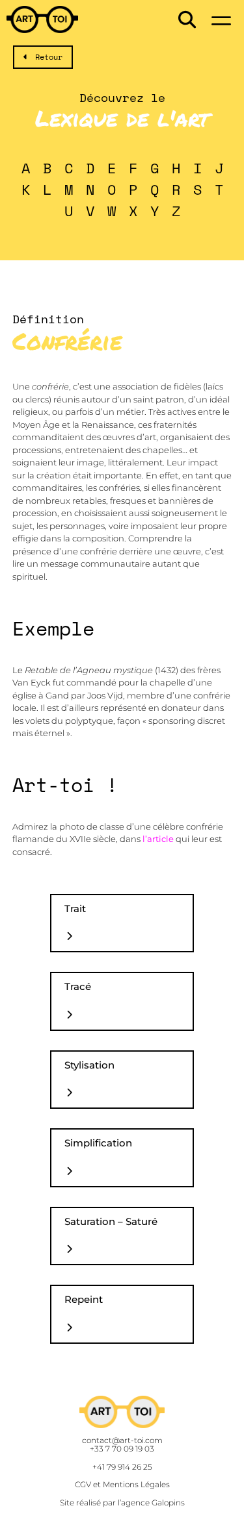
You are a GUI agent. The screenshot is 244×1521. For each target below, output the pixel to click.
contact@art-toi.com (122, 1440)
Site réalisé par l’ (122, 1502)
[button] (187, 19)
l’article (158, 839)
